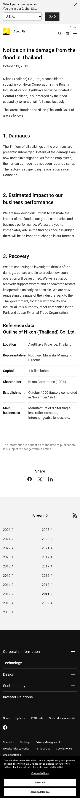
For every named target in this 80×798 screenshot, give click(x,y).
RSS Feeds (37, 718)
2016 (6, 576)
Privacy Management (48, 742)
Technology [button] (12, 663)
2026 (6, 530)
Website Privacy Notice (16, 748)
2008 (6, 612)
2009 (45, 603)
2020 (6, 557)
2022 (6, 548)
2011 (45, 594)
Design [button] (8, 674)
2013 (45, 585)
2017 (45, 566)
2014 (6, 585)
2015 (45, 576)
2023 (45, 539)
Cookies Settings (40, 773)
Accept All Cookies (40, 792)
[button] (60, 33)
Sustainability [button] (14, 685)
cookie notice (56, 767)
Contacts (8, 742)
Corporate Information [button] (21, 651)
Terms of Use (42, 748)
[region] (40, 777)
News (38, 515)
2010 (6, 603)
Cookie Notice (64, 748)
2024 (6, 539)
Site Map (25, 742)
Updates (20, 718)
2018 (6, 566)
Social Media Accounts (62, 718)
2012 (6, 594)
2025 (45, 530)
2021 (45, 548)
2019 (45, 557)
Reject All (40, 782)
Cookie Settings (12, 754)
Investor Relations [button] (18, 697)
